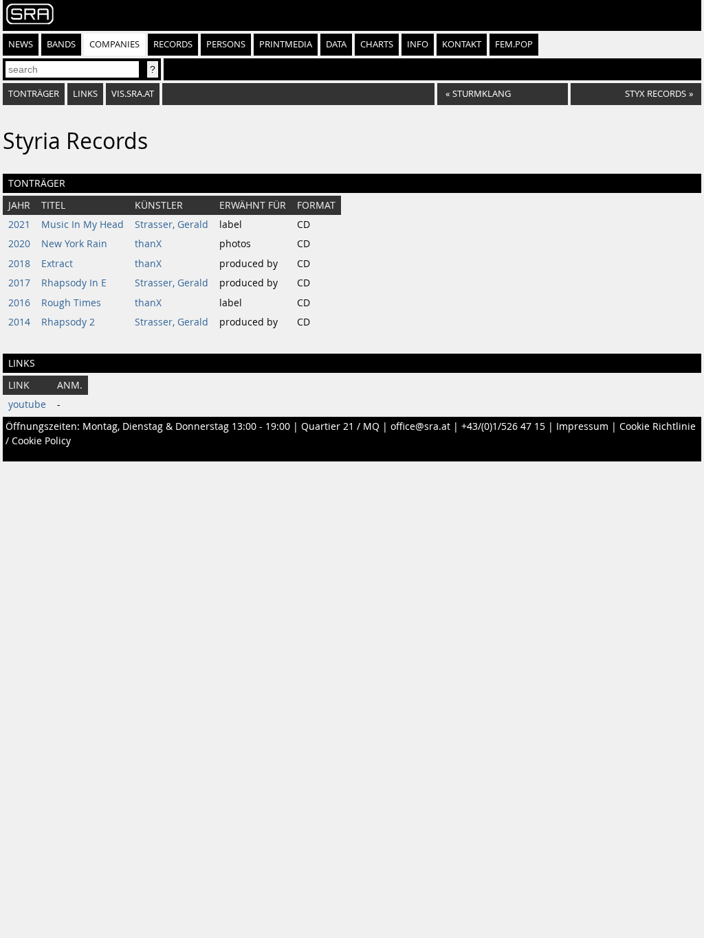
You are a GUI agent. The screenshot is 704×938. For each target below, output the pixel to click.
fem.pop (514, 44)
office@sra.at (420, 426)
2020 (19, 244)
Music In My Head (82, 224)
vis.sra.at (132, 94)
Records (172, 44)
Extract (57, 264)
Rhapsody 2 (68, 322)
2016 (19, 303)
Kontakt (461, 44)
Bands (61, 44)
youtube (27, 404)
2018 (19, 264)
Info (417, 44)
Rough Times (71, 303)
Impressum (582, 426)
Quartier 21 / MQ (340, 426)
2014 (19, 322)
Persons (225, 44)
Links (85, 94)
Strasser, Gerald (171, 224)
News (20, 44)
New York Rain (74, 244)
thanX (148, 244)
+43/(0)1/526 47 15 (503, 426)
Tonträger (33, 94)
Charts (376, 44)
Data (336, 44)
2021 (19, 224)
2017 (19, 283)
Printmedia (285, 44)
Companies (114, 44)
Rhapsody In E (74, 283)
